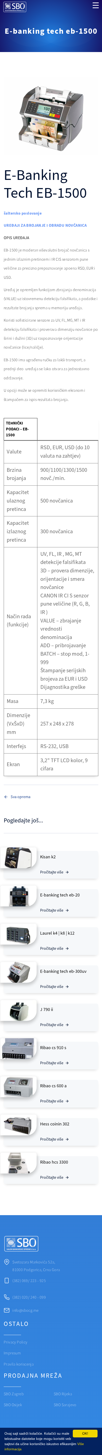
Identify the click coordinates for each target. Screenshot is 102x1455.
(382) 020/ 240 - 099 (29, 1297)
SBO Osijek (13, 1405)
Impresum (12, 1353)
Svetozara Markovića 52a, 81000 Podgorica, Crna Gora (36, 1266)
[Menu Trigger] (95, 5)
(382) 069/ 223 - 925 (29, 1281)
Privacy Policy (15, 1342)
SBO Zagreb (14, 1394)
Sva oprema (20, 797)
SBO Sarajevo (65, 1405)
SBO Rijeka (63, 1394)
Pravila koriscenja (19, 1364)
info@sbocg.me (25, 1310)
